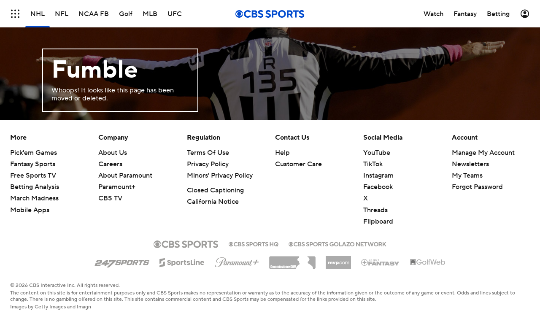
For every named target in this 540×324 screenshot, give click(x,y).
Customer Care (298, 164)
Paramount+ (116, 187)
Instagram (378, 175)
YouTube (376, 152)
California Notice (213, 201)
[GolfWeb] (428, 262)
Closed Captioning (215, 190)
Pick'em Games (33, 152)
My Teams (467, 175)
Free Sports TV (33, 175)
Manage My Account (483, 152)
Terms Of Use (208, 152)
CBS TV (110, 198)
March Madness (34, 198)
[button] (15, 13)
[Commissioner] (292, 259)
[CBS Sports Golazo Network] (337, 243)
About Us (112, 152)
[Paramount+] (237, 260)
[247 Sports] (121, 261)
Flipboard (378, 221)
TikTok (373, 164)
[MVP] (338, 259)
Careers (110, 164)
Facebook (378, 187)
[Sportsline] (182, 261)
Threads (375, 210)
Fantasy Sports (32, 164)
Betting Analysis (34, 187)
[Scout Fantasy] (380, 262)
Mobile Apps (29, 210)
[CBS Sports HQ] (253, 243)
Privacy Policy (208, 164)
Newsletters (470, 164)
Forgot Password (477, 187)
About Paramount (125, 175)
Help (282, 152)
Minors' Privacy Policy (220, 175)
